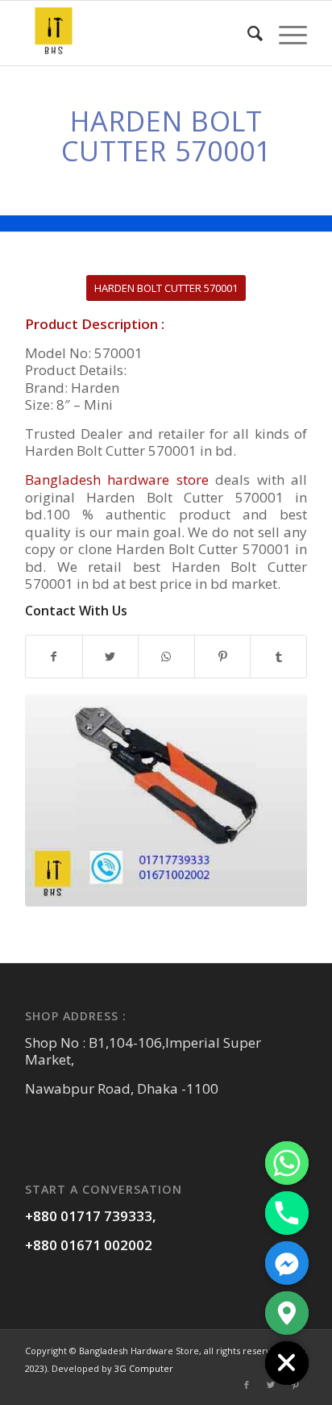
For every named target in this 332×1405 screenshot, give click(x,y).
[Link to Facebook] (246, 1385)
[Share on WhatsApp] (166, 656)
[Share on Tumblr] (278, 656)
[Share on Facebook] (54, 656)
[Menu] (285, 33)
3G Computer (143, 1368)
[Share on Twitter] (111, 656)
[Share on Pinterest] (223, 656)
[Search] (247, 33)
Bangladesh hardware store (117, 479)
